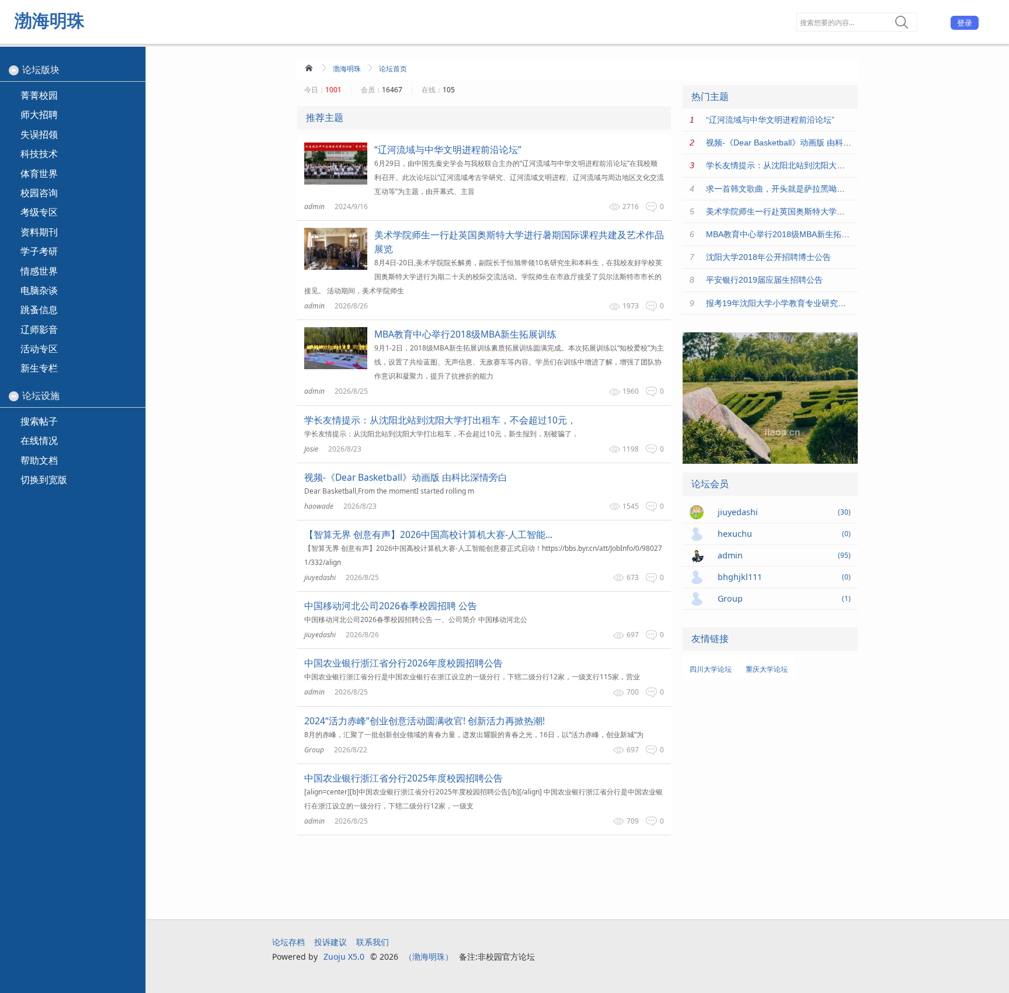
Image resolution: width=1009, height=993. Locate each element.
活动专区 (39, 348)
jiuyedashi (320, 577)
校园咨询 (39, 192)
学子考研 (39, 251)
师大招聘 (39, 114)
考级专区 (39, 212)
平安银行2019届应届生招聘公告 (764, 279)
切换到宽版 (43, 479)
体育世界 (39, 173)
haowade (318, 506)
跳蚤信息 (39, 309)
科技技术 (39, 153)
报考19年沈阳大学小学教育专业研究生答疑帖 (788, 303)
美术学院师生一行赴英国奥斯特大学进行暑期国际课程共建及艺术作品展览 (841, 211)
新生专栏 (39, 368)
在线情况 (39, 440)
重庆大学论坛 (767, 669)
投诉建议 (330, 941)
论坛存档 (288, 941)
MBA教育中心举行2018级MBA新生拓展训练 (786, 234)
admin (314, 206)
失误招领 (39, 134)
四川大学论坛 (711, 669)
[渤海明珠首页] (310, 67)
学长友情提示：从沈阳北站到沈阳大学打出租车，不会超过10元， (825, 165)
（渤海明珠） (428, 956)
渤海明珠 (50, 20)
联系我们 (372, 941)
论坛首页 (393, 69)
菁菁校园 (39, 95)
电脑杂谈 (39, 290)
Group (314, 750)
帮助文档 (39, 460)
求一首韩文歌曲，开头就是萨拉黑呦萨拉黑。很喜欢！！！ (812, 188)
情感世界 (39, 271)
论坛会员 (710, 484)
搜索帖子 (39, 421)
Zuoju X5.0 (343, 956)
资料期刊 (39, 231)
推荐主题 (324, 118)
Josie (311, 449)
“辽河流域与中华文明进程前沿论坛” (770, 119)
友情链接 (710, 639)
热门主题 (710, 97)
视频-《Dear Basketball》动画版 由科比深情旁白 (795, 142)
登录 (964, 23)
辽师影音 (39, 329)
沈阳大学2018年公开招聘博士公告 (768, 257)
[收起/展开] (14, 70)
